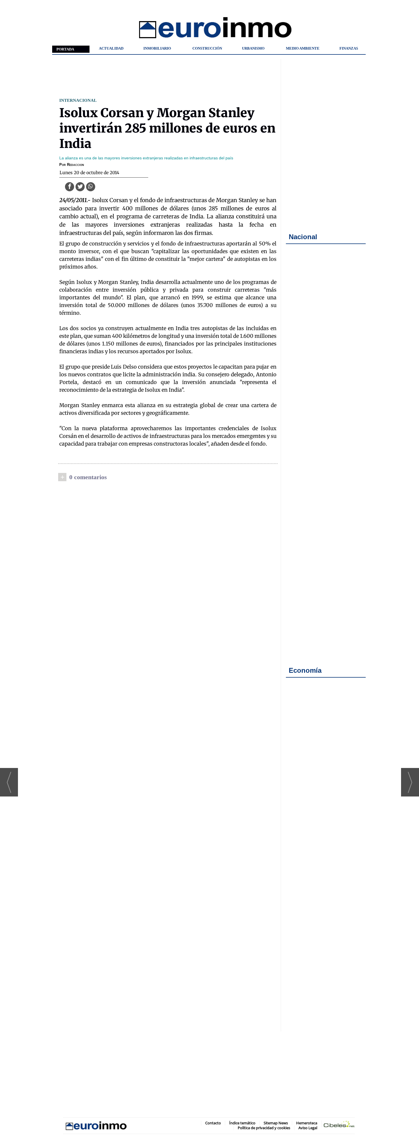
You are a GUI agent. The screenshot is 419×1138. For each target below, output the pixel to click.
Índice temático (242, 1122)
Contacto (213, 1122)
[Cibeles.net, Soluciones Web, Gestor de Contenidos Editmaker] (339, 1125)
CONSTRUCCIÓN (207, 48)
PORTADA (65, 49)
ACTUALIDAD (111, 48)
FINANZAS (348, 48)
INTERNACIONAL (78, 100)
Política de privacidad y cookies (264, 1127)
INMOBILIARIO (157, 48)
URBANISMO (253, 48)
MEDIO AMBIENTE (303, 48)
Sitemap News (276, 1122)
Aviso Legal (307, 1127)
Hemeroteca (306, 1122)
